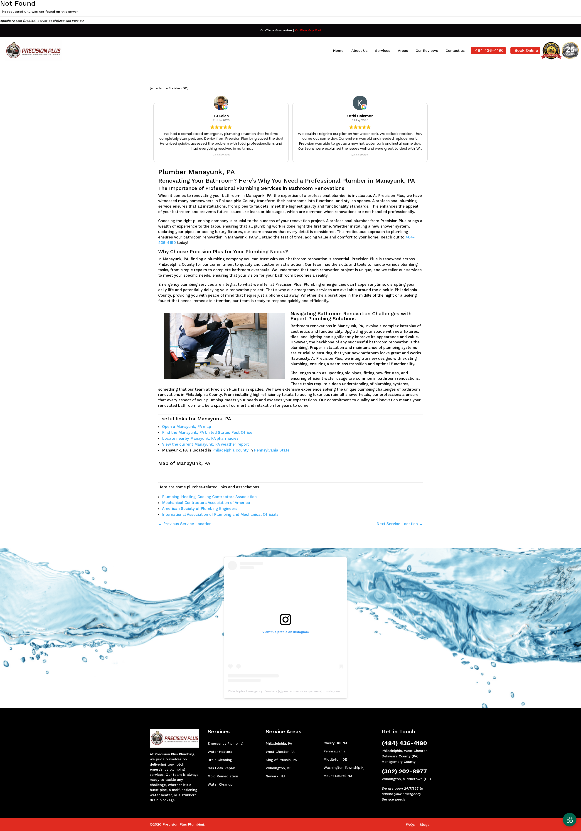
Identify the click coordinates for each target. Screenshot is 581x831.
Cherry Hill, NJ (335, 743)
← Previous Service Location (185, 523)
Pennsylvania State (272, 450)
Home (338, 50)
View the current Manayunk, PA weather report (205, 444)
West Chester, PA (280, 752)
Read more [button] (221, 155)
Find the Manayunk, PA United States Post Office (207, 432)
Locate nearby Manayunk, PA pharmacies (200, 438)
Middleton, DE (335, 759)
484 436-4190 (489, 50)
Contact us (455, 50)
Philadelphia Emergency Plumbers (252, 691)
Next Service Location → (400, 523)
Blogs (424, 824)
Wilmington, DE (278, 768)
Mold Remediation (223, 776)
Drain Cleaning (220, 760)
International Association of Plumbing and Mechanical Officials (220, 514)
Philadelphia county (230, 450)
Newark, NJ (275, 776)
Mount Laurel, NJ (338, 776)
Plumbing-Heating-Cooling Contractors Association (209, 496)
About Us (359, 50)
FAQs (410, 824)
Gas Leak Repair (221, 768)
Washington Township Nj (344, 768)
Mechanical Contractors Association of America (206, 502)
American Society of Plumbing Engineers (199, 508)
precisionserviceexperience (301, 691)
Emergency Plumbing (225, 744)
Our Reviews (427, 50)
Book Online (526, 50)
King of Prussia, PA (281, 760)
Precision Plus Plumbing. (183, 824)
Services (382, 50)
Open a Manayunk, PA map (186, 426)
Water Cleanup (220, 784)
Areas (403, 50)
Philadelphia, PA (279, 744)
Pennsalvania (334, 751)
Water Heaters (220, 752)
